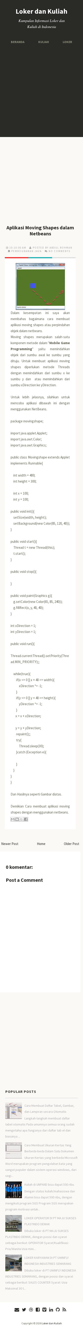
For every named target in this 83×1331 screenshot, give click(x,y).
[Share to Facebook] (26, 819)
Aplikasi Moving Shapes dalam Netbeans (40, 230)
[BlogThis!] (17, 819)
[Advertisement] (41, 90)
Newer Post (9, 844)
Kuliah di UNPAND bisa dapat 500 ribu (49, 1184)
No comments (59, 251)
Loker (66, 42)
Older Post (71, 844)
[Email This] (12, 819)
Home (41, 844)
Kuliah (43, 42)
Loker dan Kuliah (41, 11)
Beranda (19, 42)
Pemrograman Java (26, 251)
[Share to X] (21, 819)
